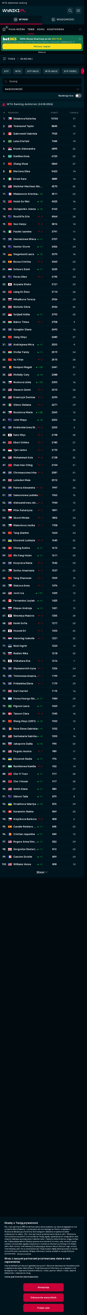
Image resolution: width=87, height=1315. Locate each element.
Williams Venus (22, 864)
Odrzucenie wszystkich (44, 1297)
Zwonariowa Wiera (24, 239)
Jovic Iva (18, 593)
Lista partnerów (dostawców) (21, 1276)
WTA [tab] (18, 71)
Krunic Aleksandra (24, 148)
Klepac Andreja (22, 608)
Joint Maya (20, 420)
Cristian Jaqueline (24, 834)
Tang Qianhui (21, 533)
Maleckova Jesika (24, 525)
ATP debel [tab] (70, 71)
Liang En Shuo (21, 292)
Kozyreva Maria (22, 563)
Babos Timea (21, 322)
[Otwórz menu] (78, 10)
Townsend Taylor (23, 126)
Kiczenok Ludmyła (24, 540)
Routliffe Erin (21, 216)
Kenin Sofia (20, 623)
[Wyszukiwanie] (70, 10)
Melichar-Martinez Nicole (27, 186)
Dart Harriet (20, 691)
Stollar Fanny (21, 352)
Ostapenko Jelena (24, 209)
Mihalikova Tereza (24, 299)
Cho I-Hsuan (20, 781)
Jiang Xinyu (20, 337)
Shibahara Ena (21, 661)
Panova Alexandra (24, 487)
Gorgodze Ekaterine (25, 849)
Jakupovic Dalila (23, 743)
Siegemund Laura (23, 254)
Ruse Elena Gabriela (25, 728)
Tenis (11, 58)
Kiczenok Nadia (22, 759)
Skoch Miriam (21, 517)
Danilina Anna (21, 156)
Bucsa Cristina (22, 261)
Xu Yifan (18, 359)
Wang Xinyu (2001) (24, 721)
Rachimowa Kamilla (24, 766)
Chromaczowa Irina (24, 472)
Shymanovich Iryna (24, 668)
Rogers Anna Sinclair (25, 841)
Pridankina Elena (23, 683)
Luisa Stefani (21, 141)
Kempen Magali (22, 367)
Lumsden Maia (21, 480)
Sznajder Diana (22, 329)
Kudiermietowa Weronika (25, 427)
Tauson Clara (21, 713)
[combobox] (42, 89)
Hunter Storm (21, 246)
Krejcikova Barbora (24, 819)
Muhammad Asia (23, 457)
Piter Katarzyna (22, 510)
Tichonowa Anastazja (25, 676)
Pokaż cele (43, 1307)
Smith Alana (20, 789)
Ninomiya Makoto (23, 615)
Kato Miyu (19, 435)
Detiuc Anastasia (23, 570)
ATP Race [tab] (33, 71)
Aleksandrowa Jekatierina (25, 502)
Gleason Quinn (22, 389)
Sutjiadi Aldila (21, 314)
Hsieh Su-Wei (21, 201)
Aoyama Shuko (22, 284)
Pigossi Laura (21, 706)
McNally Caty (21, 374)
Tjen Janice (20, 450)
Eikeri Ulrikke (21, 442)
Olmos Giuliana (22, 405)
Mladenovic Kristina (25, 194)
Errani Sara (19, 179)
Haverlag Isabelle (24, 638)
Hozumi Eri (19, 630)
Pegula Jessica (22, 751)
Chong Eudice (21, 548)
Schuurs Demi (21, 269)
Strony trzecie (24, 1254)
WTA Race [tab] (51, 71)
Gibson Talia (20, 796)
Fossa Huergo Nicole (25, 698)
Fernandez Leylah (24, 600)
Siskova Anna (21, 585)
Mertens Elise (21, 171)
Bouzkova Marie (23, 412)
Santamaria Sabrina (25, 736)
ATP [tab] (6, 71)
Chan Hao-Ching (23, 465)
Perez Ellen (20, 276)
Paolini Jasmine (22, 231)
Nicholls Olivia (21, 307)
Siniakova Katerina (24, 118)
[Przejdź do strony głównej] (20, 10)
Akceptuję (43, 1287)
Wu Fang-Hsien (22, 555)
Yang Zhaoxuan (22, 578)
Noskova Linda (22, 382)
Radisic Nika (20, 653)
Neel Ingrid (20, 646)
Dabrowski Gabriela (25, 133)
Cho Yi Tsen (20, 774)
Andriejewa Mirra (23, 344)
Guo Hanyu (19, 224)
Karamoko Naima (23, 811)
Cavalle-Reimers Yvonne (25, 826)
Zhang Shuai (20, 163)
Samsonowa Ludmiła (25, 495)
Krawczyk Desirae (24, 397)
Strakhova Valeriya (24, 804)
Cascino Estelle (22, 856)
